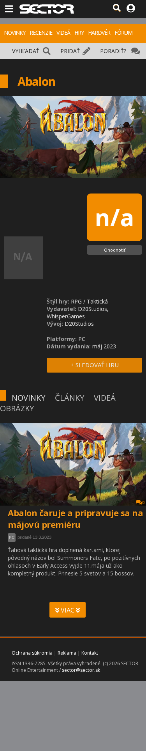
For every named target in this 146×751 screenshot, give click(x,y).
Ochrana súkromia (32, 653)
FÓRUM (123, 32)
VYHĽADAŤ (25, 51)
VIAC (67, 610)
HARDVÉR (99, 32)
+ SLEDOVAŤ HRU (94, 365)
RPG (76, 301)
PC (11, 537)
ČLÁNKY (69, 397)
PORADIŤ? (113, 51)
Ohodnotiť (114, 250)
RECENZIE (41, 32)
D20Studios (79, 323)
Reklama (67, 653)
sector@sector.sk (81, 670)
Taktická (97, 301)
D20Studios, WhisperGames (78, 312)
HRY (79, 32)
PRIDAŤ (70, 51)
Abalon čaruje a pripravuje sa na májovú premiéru (75, 518)
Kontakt (89, 653)
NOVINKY (14, 32)
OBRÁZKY (17, 408)
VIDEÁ (63, 32)
